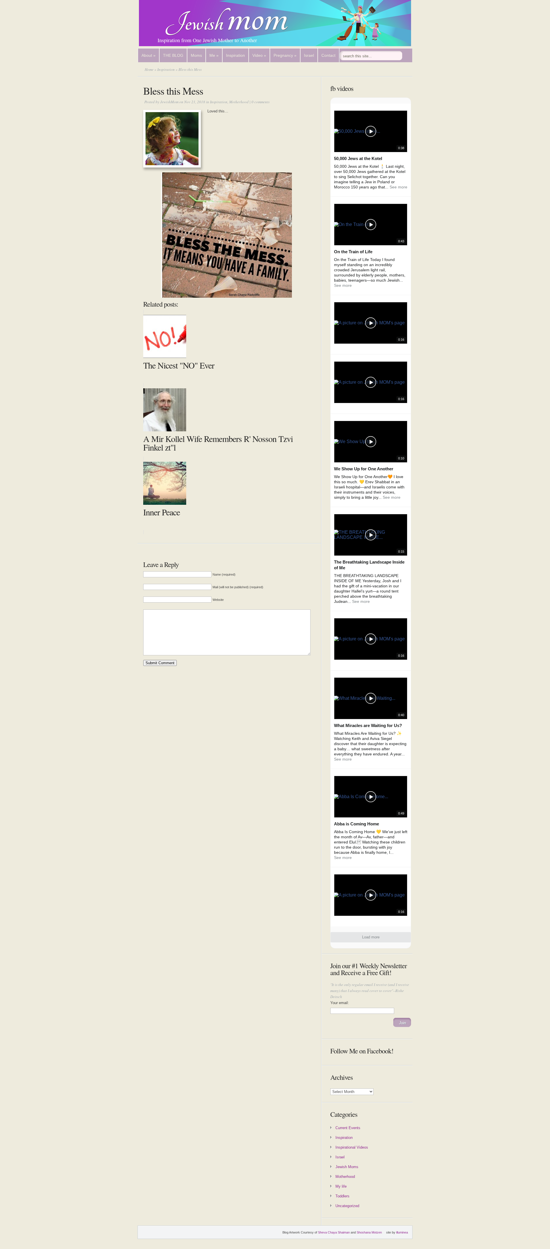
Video (259, 55)
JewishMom (169, 101)
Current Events (347, 1128)
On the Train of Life (353, 251)
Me (214, 55)
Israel (309, 55)
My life (341, 1186)
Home (149, 69)
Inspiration (235, 55)
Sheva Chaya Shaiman (334, 1232)
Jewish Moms (346, 1167)
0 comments (261, 101)
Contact (328, 55)
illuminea (402, 1232)
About (149, 55)
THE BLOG (173, 55)
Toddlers (342, 1196)
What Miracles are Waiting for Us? (368, 725)
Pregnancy (285, 55)
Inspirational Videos (351, 1147)
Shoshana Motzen (369, 1232)
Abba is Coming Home (356, 823)
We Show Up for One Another (363, 468)
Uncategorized (347, 1206)
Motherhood (239, 101)
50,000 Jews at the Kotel (358, 158)
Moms (196, 55)
